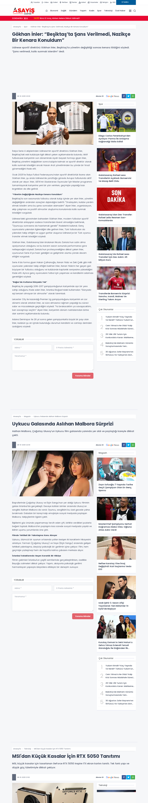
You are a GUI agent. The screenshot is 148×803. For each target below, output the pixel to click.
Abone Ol (99, 96)
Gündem (73, 10)
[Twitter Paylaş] (128, 96)
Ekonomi (54, 10)
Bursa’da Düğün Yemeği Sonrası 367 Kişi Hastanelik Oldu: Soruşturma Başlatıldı (76, 18)
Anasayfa (17, 27)
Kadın (91, 10)
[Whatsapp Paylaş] (133, 96)
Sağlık (63, 10)
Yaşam (83, 10)
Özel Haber (120, 10)
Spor (99, 10)
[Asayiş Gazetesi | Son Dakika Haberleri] (23, 10)
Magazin (27, 416)
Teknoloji (108, 10)
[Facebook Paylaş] (124, 96)
